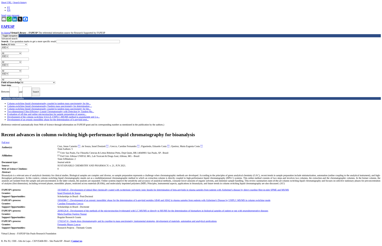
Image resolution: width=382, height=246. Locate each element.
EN (8, 10)
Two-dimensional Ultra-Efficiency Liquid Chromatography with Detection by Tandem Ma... (50, 111)
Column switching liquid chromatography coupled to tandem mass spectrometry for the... (49, 103)
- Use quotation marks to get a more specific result (28, 41)
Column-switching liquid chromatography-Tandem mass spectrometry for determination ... (49, 106)
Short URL (6, 2)
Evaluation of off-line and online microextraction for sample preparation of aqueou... (46, 114)
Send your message (10, 15)
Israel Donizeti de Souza (68, 193)
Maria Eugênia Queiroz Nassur (72, 214)
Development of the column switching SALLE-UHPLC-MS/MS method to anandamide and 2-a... (53, 117)
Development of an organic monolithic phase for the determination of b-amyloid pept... (48, 119)
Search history (20, 2)
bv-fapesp (5, 32)
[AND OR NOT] (5, 47)
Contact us (76, 241)
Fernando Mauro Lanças (69, 224)
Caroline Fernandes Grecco (70, 203)
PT (8, 7)
